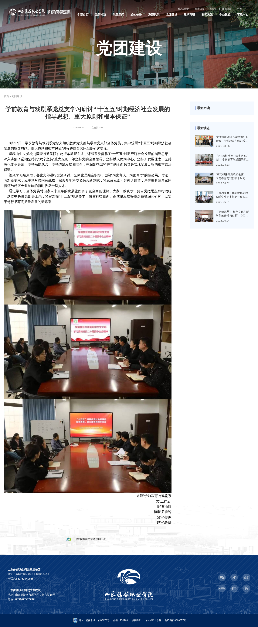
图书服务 (226, 9)
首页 (6, 96)
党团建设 (17, 96)
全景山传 (199, 9)
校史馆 (213, 9)
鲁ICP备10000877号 (175, 620)
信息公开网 (183, 9)
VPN (239, 9)
